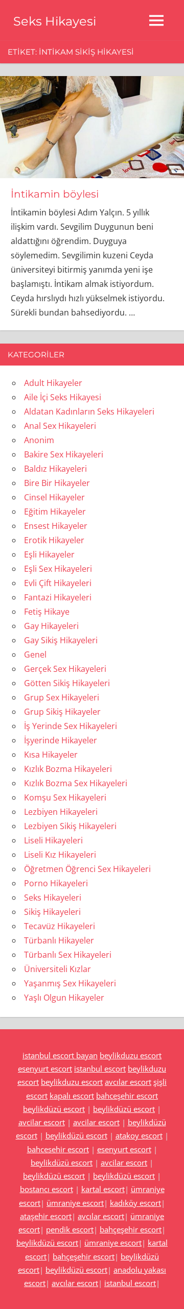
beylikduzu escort (131, 1055)
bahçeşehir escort (131, 1229)
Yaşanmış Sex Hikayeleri (70, 983)
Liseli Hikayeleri (53, 840)
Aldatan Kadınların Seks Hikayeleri (89, 411)
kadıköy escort (135, 1203)
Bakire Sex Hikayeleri (63, 454)
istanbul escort (100, 1068)
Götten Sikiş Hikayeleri (67, 683)
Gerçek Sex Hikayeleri (65, 668)
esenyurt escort (45, 1068)
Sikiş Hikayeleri (52, 911)
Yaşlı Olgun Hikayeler (64, 997)
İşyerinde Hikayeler (60, 740)
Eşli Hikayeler (49, 554)
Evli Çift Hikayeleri (57, 583)
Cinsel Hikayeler (54, 497)
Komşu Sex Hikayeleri (65, 797)
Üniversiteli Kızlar (57, 969)
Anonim (39, 440)
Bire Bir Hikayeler (57, 483)
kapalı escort (72, 1095)
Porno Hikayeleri (56, 883)
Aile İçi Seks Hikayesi (62, 397)
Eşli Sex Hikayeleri (58, 568)
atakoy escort (139, 1135)
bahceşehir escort (127, 1095)
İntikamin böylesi (55, 194)
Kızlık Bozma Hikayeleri (68, 768)
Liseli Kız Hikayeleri (60, 854)
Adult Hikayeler (53, 383)
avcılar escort (128, 1082)
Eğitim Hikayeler (55, 511)
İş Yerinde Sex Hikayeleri (70, 726)
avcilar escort (41, 1122)
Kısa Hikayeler (51, 754)
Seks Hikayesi (54, 21)
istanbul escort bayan (60, 1055)
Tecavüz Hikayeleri (59, 926)
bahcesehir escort (58, 1149)
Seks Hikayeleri (52, 897)
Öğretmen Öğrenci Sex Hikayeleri (87, 869)
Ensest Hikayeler (55, 525)
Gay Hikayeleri (51, 626)
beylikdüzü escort (54, 1109)
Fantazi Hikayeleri (57, 597)
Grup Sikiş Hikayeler (62, 711)
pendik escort (70, 1229)
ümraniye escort (75, 1203)
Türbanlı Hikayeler (59, 940)
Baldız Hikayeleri (55, 468)
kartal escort (103, 1189)
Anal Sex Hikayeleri (60, 425)
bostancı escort (46, 1189)
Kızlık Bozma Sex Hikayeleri (75, 783)
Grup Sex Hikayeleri (61, 697)
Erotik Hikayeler (54, 540)
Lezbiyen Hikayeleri (61, 811)
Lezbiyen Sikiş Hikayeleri (70, 826)
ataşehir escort (46, 1216)
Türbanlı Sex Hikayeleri (67, 954)
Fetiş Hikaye (47, 611)
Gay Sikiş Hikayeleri (61, 640)
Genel (35, 654)
